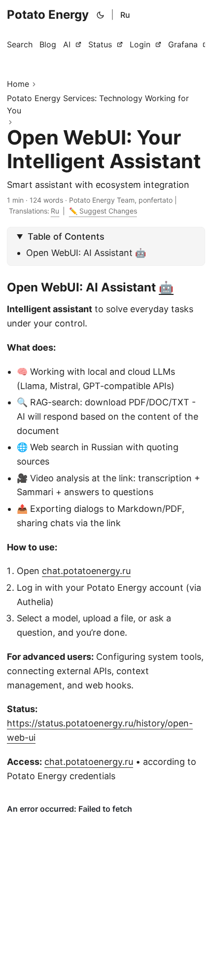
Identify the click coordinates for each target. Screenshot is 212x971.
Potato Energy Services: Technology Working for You (98, 104)
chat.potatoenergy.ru (86, 571)
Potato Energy (48, 14)
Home (18, 84)
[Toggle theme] (100, 15)
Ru (125, 15)
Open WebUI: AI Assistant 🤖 (86, 253)
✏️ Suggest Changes (103, 211)
